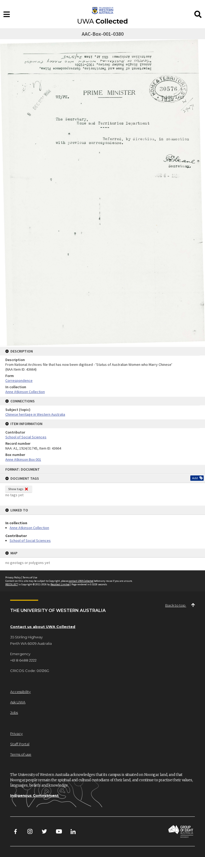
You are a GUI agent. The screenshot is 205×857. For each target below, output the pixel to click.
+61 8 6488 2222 (23, 660)
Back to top (175, 605)
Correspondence (19, 380)
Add (195, 478)
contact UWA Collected (81, 581)
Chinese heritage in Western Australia (35, 414)
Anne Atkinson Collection (29, 527)
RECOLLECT (11, 584)
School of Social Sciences (30, 540)
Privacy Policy (13, 577)
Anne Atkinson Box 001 (23, 459)
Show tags (15, 489)
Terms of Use (30, 577)
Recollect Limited (60, 584)
